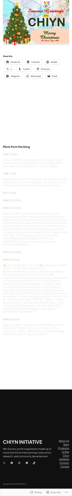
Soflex (65, 451)
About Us (64, 440)
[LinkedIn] (26, 463)
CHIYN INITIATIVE (22, 442)
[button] (36, 22)
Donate (64, 466)
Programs (63, 448)
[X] (4, 463)
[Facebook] (11, 463)
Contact (64, 462)
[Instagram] (19, 463)
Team (66, 444)
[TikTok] (34, 463)
